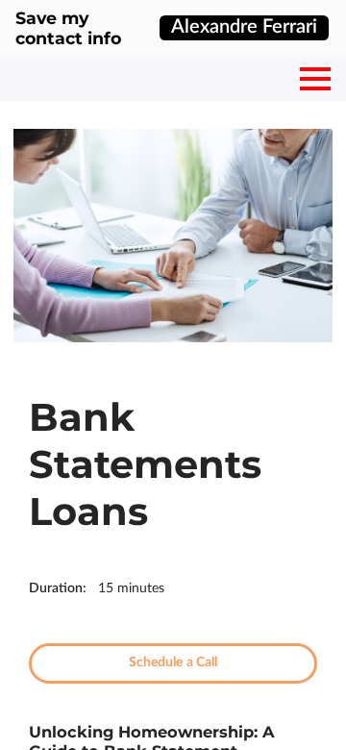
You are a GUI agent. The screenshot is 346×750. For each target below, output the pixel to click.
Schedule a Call (173, 662)
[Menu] (315, 79)
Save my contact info (68, 28)
